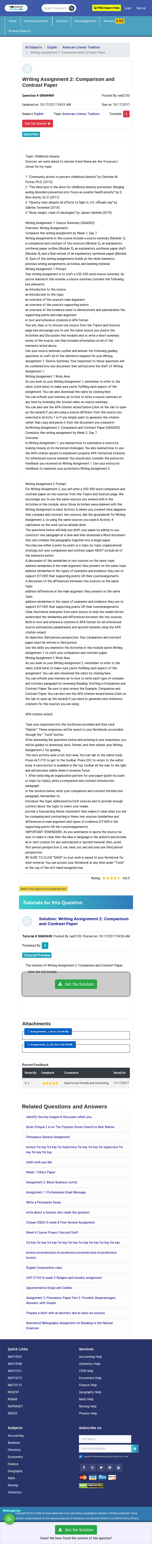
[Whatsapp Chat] (9, 1518)
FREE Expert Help (108, 7)
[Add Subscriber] (135, 1449)
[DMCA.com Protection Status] (91, 1486)
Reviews (114, 21)
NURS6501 (15, 1406)
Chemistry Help (89, 1364)
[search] (72, 8)
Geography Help (90, 1392)
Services (61, 21)
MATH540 (15, 1364)
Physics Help (88, 1413)
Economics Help (90, 1378)
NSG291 (13, 1392)
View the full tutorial (42, 972)
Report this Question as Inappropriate (43, 888)
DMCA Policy (122, 1518)
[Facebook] (84, 1468)
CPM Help (86, 1371)
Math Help (86, 1399)
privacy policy (105, 1456)
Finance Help (88, 1385)
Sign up (141, 8)
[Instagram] (92, 1468)
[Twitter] (101, 1468)
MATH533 (15, 1357)
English (39, 114)
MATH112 (15, 1385)
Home (12, 21)
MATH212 (15, 1378)
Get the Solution (78, 984)
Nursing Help (88, 1406)
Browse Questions (36, 21)
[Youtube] (110, 1468)
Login (127, 8)
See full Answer (36, 123)
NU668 (12, 1399)
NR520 (12, 1413)
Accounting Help (90, 1357)
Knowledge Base (85, 21)
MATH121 (15, 1371)
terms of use (121, 1456)
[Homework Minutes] (16, 8)
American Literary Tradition (81, 114)
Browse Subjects (20, 30)
